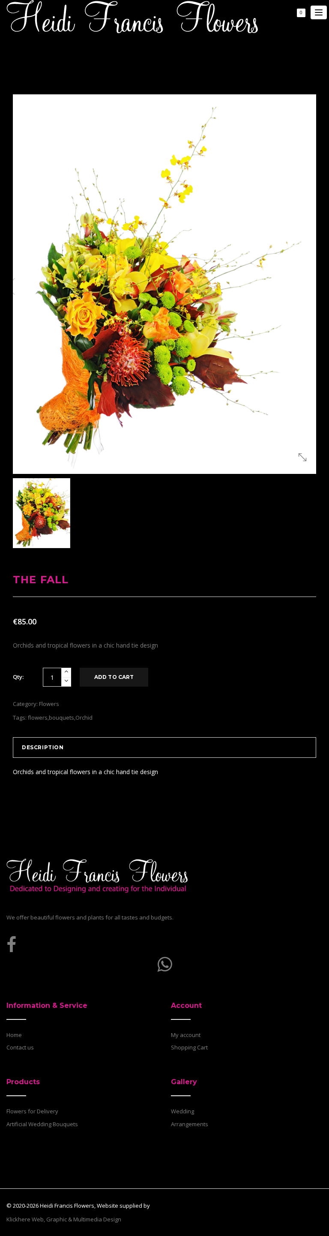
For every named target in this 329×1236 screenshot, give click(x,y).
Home (14, 1035)
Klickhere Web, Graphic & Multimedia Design (63, 1219)
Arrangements (189, 1124)
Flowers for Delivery (32, 1111)
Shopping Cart (189, 1047)
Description (43, 747)
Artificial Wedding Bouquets (42, 1124)
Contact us (20, 1047)
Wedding (182, 1111)
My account (185, 1035)
